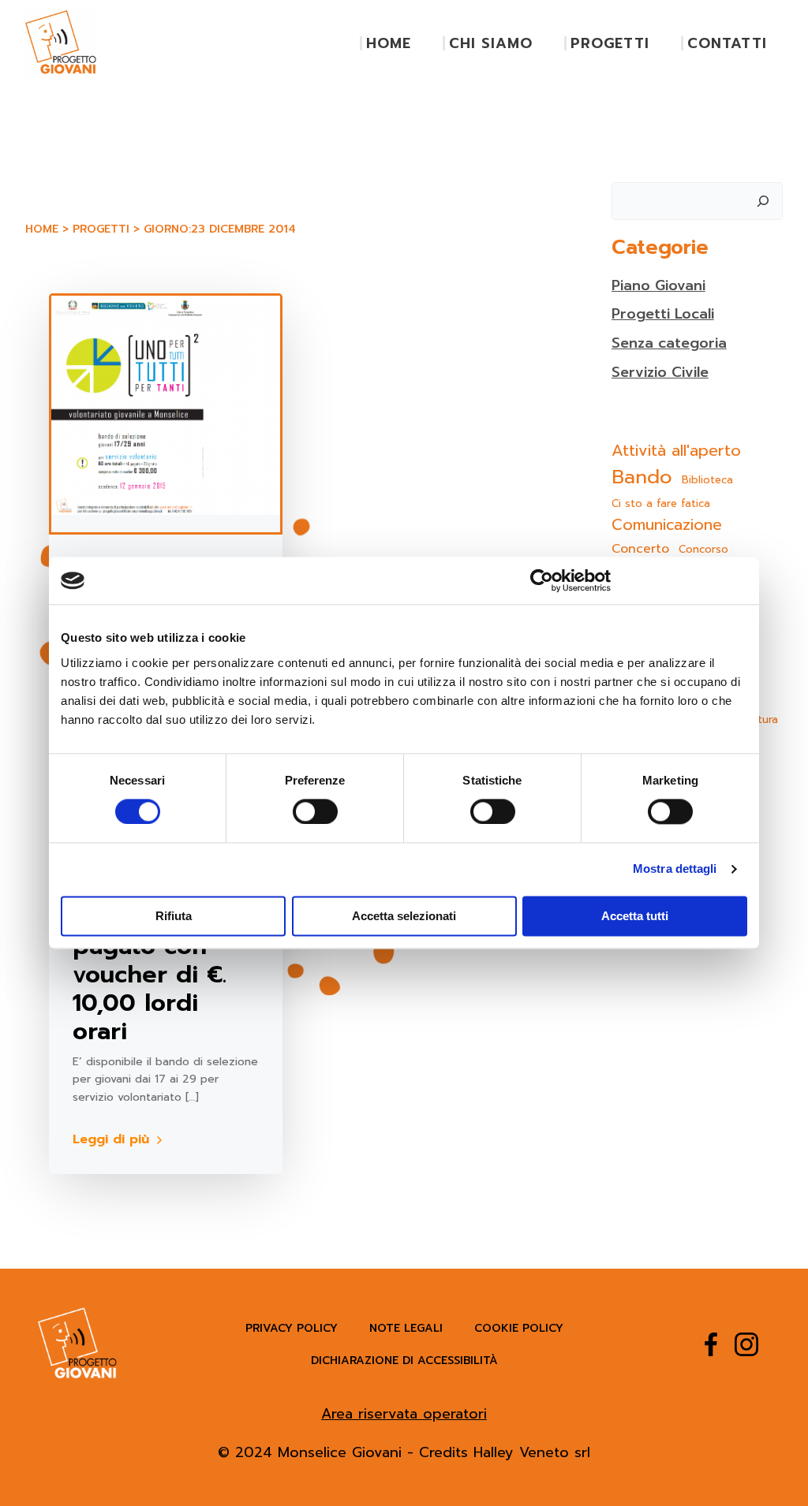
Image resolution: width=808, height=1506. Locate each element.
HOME (388, 43)
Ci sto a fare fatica (661, 503)
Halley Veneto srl (531, 1452)
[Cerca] (763, 201)
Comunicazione (667, 525)
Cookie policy (518, 1328)
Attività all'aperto (676, 450)
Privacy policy (291, 1328)
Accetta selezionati (404, 916)
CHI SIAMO (491, 43)
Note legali (406, 1328)
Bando (642, 477)
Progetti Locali (663, 314)
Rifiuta (173, 916)
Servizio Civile (660, 372)
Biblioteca (707, 479)
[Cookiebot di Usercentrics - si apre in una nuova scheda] (542, 580)
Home (41, 229)
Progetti (101, 229)
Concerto (640, 549)
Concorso (703, 549)
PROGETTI (609, 43)
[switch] (315, 809)
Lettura (760, 719)
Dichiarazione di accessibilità (404, 1360)
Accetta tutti (634, 916)
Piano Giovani (658, 285)
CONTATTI (727, 43)
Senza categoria (669, 343)
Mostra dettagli (675, 869)
